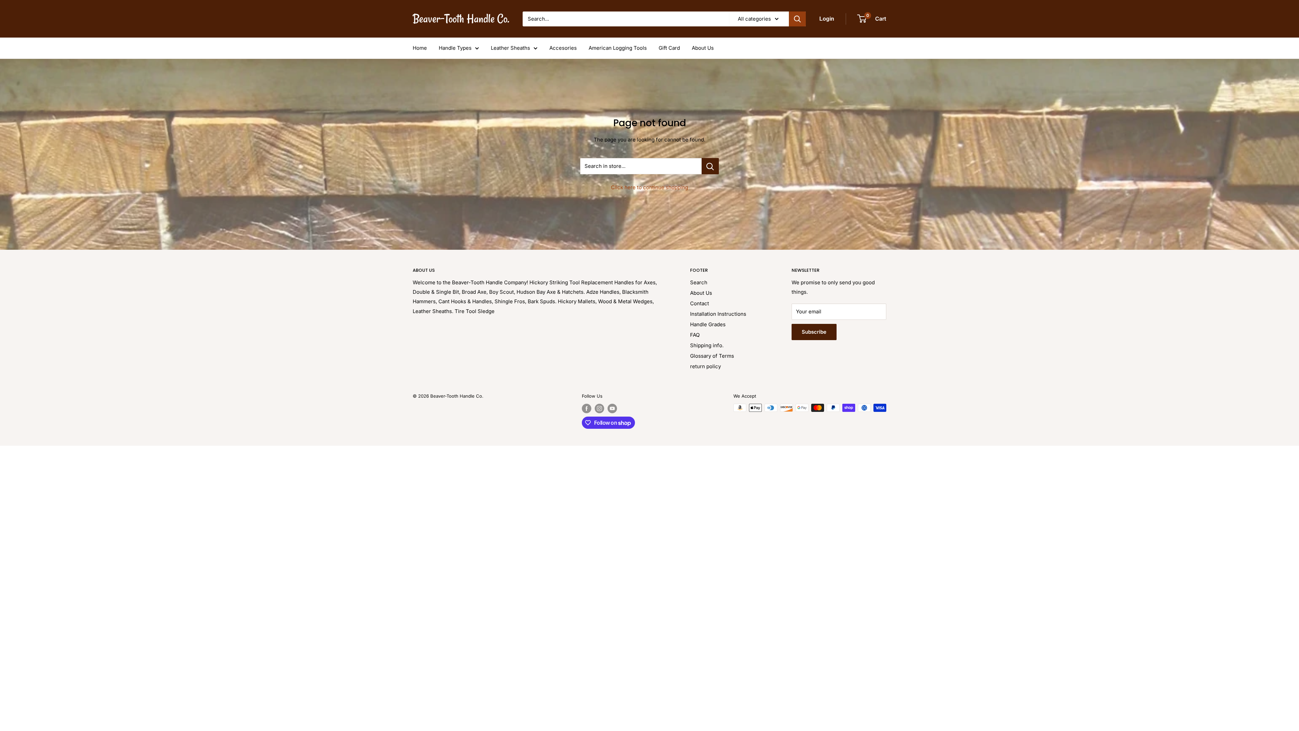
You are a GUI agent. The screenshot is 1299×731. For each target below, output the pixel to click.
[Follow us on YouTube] (612, 408)
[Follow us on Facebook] (586, 408)
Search (698, 282)
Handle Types (455, 48)
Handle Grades (708, 324)
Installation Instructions (718, 314)
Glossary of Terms (712, 356)
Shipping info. (707, 345)
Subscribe (814, 332)
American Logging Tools (618, 48)
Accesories (563, 48)
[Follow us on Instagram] (599, 408)
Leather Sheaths (510, 48)
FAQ (695, 335)
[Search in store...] (710, 166)
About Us (703, 48)
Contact (699, 303)
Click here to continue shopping (649, 187)
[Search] (797, 19)
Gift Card (669, 48)
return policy (705, 366)
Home (420, 48)
